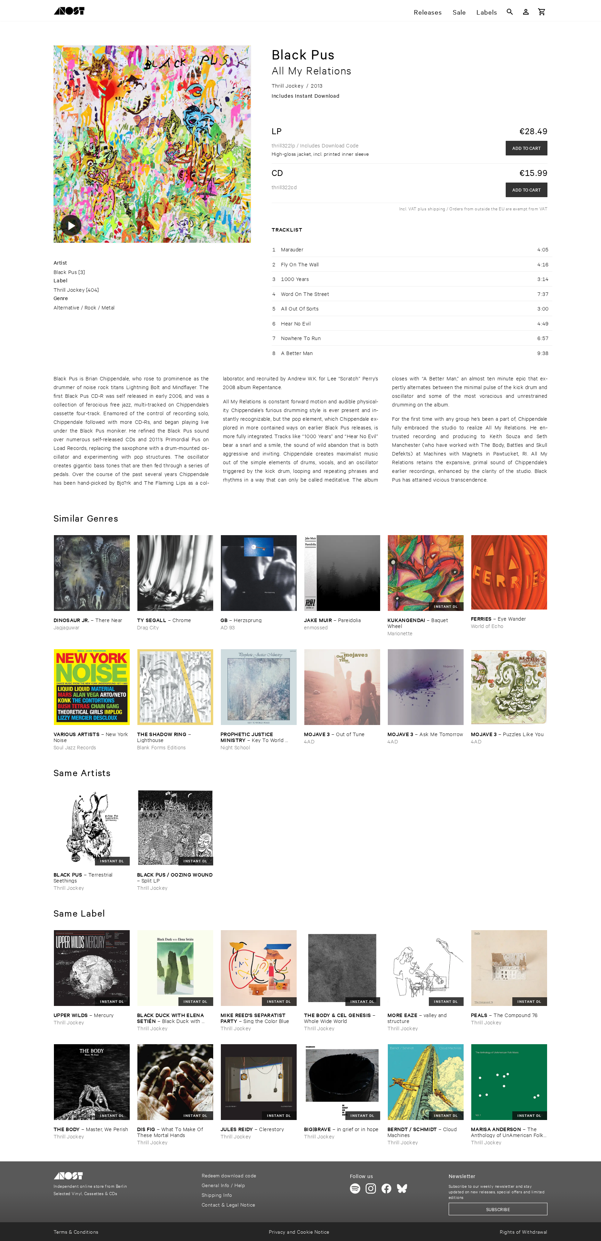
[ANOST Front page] (71, 12)
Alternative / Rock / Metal (84, 307)
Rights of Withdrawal (523, 1231)
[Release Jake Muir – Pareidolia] (342, 573)
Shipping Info (217, 1194)
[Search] (509, 11)
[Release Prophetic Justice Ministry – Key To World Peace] (259, 687)
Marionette (399, 633)
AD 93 (228, 627)
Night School (235, 747)
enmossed (316, 627)
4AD (309, 741)
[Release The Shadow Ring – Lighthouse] (175, 687)
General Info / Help (223, 1185)
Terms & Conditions (76, 1231)
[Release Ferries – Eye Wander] (509, 572)
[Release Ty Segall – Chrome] (175, 573)
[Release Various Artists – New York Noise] (92, 687)
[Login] (526, 11)
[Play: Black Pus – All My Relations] (71, 225)
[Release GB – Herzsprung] (259, 573)
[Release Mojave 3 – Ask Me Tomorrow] (425, 687)
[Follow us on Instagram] (371, 1188)
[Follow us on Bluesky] (402, 1188)
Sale (459, 12)
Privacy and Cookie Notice (299, 1231)
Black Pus (65, 271)
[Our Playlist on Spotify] (355, 1188)
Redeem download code (229, 1175)
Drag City (148, 627)
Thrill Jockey (69, 289)
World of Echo (487, 625)
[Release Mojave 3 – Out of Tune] (342, 687)
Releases (428, 12)
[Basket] (541, 11)
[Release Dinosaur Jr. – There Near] (92, 573)
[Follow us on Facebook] (386, 1188)
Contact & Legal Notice (228, 1204)
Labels (486, 12)
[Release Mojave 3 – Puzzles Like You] (509, 687)
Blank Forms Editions (161, 747)
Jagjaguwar (66, 627)
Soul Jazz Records (75, 747)
